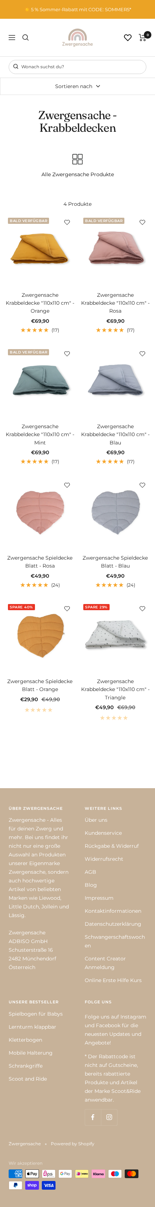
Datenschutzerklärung (113, 924)
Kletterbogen (25, 1040)
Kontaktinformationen (113, 911)
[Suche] (25, 37)
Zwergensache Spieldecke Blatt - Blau (115, 562)
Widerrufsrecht (104, 859)
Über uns (96, 820)
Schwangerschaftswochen (115, 941)
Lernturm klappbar (32, 1027)
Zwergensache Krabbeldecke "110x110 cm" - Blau (115, 434)
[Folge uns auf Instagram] (109, 1117)
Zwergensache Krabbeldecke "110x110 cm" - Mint (40, 434)
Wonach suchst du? (42, 66)
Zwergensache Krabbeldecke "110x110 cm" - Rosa (115, 303)
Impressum (99, 898)
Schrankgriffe (26, 1066)
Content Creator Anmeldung (105, 963)
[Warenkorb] (142, 37)
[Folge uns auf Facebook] (93, 1117)
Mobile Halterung (31, 1053)
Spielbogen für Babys (36, 1014)
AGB (90, 872)
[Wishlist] (128, 38)
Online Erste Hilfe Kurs (113, 980)
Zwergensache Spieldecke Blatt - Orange (39, 685)
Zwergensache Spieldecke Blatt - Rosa (39, 562)
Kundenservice (103, 833)
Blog (91, 885)
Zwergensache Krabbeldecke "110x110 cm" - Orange (40, 303)
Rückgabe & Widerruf (112, 846)
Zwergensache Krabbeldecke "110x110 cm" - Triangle (115, 689)
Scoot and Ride (28, 1079)
